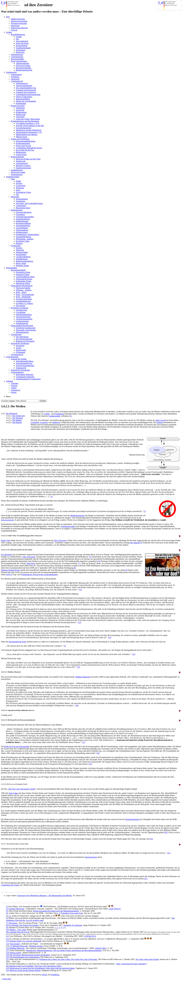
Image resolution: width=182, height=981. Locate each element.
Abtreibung (20, 108)
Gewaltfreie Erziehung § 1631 (27, 123)
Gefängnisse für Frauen (10, 885)
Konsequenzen (17, 174)
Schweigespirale (7, 520)
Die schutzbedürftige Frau (26, 88)
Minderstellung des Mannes (26, 134)
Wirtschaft (20, 250)
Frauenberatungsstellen (25, 217)
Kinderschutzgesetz (23, 168)
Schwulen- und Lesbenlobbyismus (29, 203)
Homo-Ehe (20, 52)
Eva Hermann (6, 554)
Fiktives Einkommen (24, 97)
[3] (144, 511)
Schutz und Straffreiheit (20, 139)
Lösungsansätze (12, 357)
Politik (18, 181)
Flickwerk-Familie (23, 66)
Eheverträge (20, 306)
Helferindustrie (17, 210)
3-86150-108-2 (100, 948)
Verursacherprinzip (23, 317)
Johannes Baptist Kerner (10, 570)
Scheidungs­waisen (68, 526)
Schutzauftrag (16, 74)
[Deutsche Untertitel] (41, 906)
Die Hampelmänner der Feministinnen (24, 957)
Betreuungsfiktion (23, 99)
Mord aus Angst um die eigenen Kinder (25, 970)
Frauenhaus (20, 214)
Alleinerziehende (22, 63)
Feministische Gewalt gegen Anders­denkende (39, 574)
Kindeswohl (20, 114)
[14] (109, 637)
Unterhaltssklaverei (23, 301)
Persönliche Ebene (23, 272)
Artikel (13, 388)
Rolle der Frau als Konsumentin (16, 746)
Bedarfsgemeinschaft (24, 70)
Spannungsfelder (17, 59)
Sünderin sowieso (36, 946)
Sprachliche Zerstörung (20, 343)
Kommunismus (22, 199)
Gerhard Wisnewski (16, 909)
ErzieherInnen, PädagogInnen (27, 234)
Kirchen (19, 248)
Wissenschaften (22, 252)
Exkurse (14, 386)
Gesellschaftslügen (23, 257)
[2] (51, 496)
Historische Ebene (23, 283)
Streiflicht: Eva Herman (73, 925)
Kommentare (21, 103)
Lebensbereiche (17, 57)
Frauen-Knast (21, 154)
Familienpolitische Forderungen (28, 379)
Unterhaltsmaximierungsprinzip (28, 94)
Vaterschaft (20, 117)
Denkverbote (21, 350)
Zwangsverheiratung (24, 299)
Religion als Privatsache (25, 341)
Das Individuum (22, 337)
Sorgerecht (15, 79)
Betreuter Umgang (23, 166)
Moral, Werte (21, 263)
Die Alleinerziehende (24, 339)
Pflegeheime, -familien (24, 239)
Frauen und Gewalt (23, 146)
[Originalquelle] (56, 916)
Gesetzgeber (21, 186)
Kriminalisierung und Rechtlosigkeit (25, 121)
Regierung (20, 188)
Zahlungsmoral (22, 83)
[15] (133, 654)
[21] (151, 839)
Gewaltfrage (21, 312)
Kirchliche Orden (22, 241)
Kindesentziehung (23, 143)
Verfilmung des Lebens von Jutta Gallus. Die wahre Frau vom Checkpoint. (68, 959)
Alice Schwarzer (60, 540)
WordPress (55, 975)
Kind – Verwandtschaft (25, 294)
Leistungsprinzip (22, 321)
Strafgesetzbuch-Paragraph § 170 (29, 132)
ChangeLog (15, 390)
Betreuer (19, 243)
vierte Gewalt (160, 420)
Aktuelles (14, 383)
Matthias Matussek (82, 677)
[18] (98, 753)
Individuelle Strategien (24, 374)
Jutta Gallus (13, 793)
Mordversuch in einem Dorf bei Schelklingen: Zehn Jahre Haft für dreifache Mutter (42, 968)
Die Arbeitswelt (18, 416)
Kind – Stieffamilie (23, 297)
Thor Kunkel (15, 944)
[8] (75, 568)
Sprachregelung (91, 857)
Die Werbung (17, 418)
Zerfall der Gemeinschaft (25, 328)
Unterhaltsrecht (17, 81)
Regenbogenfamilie (23, 68)
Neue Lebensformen (19, 61)
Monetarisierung (22, 332)
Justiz (18, 190)
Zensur (18, 348)
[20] (166, 832)
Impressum (15, 26)
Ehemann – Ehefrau (23, 290)
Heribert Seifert (16, 941)
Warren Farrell (15, 953)
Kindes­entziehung (132, 819)
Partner (13, 392)
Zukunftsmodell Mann (24, 361)
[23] (145, 879)
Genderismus (21, 206)
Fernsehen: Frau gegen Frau (72, 913)
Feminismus (20, 201)
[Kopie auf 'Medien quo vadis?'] (59, 916)
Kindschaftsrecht (17, 157)
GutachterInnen (22, 228)
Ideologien (15, 197)
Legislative (35, 422)
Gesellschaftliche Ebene (25, 277)
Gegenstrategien (17, 372)
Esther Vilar (5, 540)
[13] (79, 622)
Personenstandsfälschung (25, 141)
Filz (17, 194)
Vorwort (14, 30)
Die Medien (17, 420)
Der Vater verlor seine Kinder (147, 959)
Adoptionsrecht (22, 163)
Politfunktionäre (22, 221)
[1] (71, 416)
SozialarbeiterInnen (23, 237)
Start (8, 17)
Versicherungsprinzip (24, 319)
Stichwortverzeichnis (19, 21)
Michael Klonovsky (20, 946)
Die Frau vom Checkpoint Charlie (22, 789)
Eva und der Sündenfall (32, 941)
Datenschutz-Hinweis (19, 28)
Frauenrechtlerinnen (23, 212)
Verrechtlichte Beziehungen (21, 286)
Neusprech (20, 346)
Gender (47, 414)
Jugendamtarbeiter (23, 226)
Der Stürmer (135, 543)
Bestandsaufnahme (18, 270)
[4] (141, 543)
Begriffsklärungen (18, 34)
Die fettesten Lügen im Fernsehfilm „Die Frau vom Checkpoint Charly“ (34, 966)
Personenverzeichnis (19, 23)
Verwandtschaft (22, 41)
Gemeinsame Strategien (25, 377)
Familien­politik (54, 416)
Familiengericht (22, 323)
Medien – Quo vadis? (18, 930)
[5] (90, 557)
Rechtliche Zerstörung (19, 308)
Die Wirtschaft (11, 413)
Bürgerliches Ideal (23, 208)
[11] (10, 574)
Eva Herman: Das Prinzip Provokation (24, 925)
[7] (79, 563)
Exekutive (44, 422)
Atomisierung (16, 334)
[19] (90, 764)
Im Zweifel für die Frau (25, 150)
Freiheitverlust (21, 310)
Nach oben (6, 979)
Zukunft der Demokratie (20, 370)
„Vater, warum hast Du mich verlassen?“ (131, 964)
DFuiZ (44, 975)
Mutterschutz (21, 152)
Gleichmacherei (17, 354)
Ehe (17, 39)
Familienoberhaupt (23, 48)
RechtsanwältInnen (23, 223)
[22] (168, 853)
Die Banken (17, 422)
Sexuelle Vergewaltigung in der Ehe (30, 126)
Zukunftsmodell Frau (24, 363)
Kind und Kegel (22, 43)
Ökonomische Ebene (24, 279)
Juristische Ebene (22, 274)
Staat (13, 179)
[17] (83, 742)
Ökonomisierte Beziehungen (22, 326)
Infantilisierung (22, 259)
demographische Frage (17, 642)
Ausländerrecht (17, 170)
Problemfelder (11, 268)
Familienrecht (11, 72)
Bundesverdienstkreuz (24, 261)
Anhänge (9, 381)
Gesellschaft (15, 246)
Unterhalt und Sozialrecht (26, 92)
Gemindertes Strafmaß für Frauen (29, 148)
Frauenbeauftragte (23, 219)
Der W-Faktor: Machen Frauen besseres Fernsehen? (30, 955)
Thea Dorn (30, 563)
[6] (99, 561)
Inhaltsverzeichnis (18, 19)
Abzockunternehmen (24, 86)
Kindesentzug (21, 112)
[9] (126, 570)
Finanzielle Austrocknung (26, 330)
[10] (7, 574)
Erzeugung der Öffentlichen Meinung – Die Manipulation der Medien (44, 895)
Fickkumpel (20, 352)
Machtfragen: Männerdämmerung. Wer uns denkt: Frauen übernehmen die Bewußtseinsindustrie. (64, 950)
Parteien (19, 183)
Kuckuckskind (21, 46)
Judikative (56, 422)
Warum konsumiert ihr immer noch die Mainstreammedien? (56, 911)
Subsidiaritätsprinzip (24, 314)
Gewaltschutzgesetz (23, 128)
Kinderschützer (22, 232)
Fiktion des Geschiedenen (26, 101)
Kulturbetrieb (21, 254)
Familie (9, 32)
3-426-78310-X (114, 909)
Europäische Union (23, 192)
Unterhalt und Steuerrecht (26, 90)
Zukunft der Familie (18, 359)
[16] (76, 705)
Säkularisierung (17, 54)
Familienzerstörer (12, 177)
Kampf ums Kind (18, 106)
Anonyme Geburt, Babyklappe (28, 119)
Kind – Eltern (21, 292)
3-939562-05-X (90, 936)
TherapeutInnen (22, 230)
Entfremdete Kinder (23, 281)
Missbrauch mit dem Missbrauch (28, 130)
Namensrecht (21, 368)
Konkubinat (20, 50)
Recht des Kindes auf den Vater (28, 159)
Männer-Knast (21, 137)
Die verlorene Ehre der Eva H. (18, 932)
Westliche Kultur (22, 266)
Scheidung (15, 77)
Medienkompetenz (77, 515)
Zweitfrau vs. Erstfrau (24, 303)
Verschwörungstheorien (25, 366)
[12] (80, 590)
